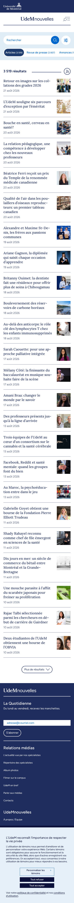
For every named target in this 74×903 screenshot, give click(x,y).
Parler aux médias (12, 792)
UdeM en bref (10, 785)
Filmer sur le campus (14, 777)
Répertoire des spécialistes (18, 762)
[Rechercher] (55, 40)
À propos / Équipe (12, 819)
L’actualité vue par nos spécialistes (22, 755)
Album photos (10, 770)
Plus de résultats (34, 669)
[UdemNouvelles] (37, 18)
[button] (66, 18)
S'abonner (12, 732)
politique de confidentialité (31, 892)
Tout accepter (37, 885)
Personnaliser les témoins (39, 872)
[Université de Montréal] (12, 6)
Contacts (8, 800)
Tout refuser (37, 879)
